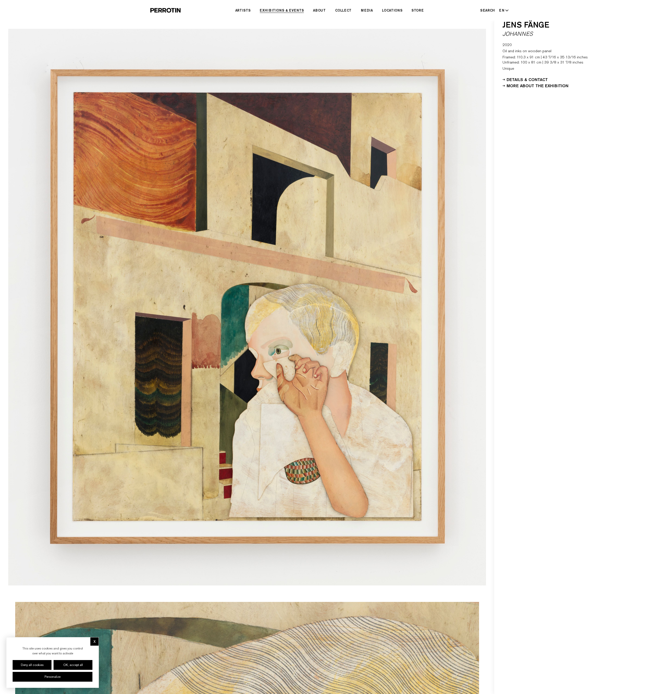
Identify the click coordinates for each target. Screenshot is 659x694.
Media (367, 10)
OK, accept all (73, 665)
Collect (343, 10)
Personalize (52, 677)
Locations (392, 10)
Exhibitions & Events (282, 10)
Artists (243, 10)
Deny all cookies (32, 665)
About (319, 10)
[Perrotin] (165, 10)
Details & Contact (527, 79)
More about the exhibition (537, 85)
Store (418, 10)
